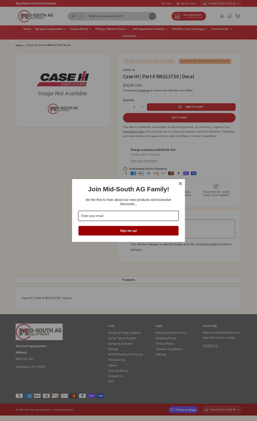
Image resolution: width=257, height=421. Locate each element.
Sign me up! (128, 230)
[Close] (180, 183)
